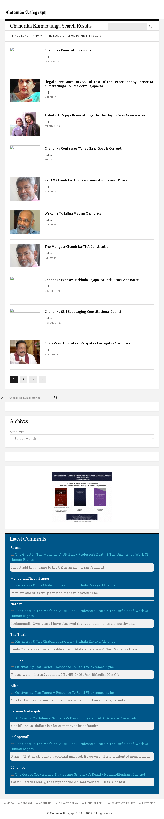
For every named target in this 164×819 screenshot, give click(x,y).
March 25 (50, 224)
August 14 (51, 159)
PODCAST (27, 803)
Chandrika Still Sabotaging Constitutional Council (83, 312)
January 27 (52, 61)
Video (10, 803)
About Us (45, 803)
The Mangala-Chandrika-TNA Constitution (77, 247)
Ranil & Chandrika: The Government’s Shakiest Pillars (86, 180)
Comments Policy (123, 803)
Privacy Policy (68, 803)
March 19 (50, 97)
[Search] (150, 26)
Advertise (148, 803)
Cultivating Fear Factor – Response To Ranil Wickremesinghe (64, 667)
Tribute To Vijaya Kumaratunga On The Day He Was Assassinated (95, 115)
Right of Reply (95, 803)
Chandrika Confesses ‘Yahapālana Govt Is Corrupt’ (83, 149)
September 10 (53, 354)
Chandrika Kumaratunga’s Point (69, 50)
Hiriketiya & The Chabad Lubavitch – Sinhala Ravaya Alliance (65, 585)
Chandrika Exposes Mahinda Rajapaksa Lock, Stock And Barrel (92, 280)
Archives (17, 432)
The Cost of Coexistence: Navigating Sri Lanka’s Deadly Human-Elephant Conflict (80, 774)
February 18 (52, 126)
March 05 (50, 191)
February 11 (52, 258)
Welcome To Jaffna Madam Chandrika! (73, 214)
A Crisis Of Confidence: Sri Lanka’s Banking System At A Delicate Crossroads (76, 718)
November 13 (53, 291)
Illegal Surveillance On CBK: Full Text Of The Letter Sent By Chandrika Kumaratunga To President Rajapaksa (99, 84)
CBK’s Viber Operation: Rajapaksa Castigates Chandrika (87, 343)
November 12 (53, 323)
